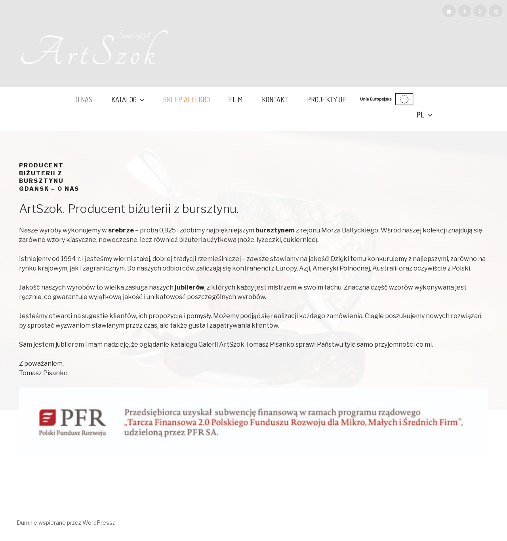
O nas (84, 99)
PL (420, 114)
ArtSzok (88, 53)
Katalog (124, 99)
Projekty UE (326, 99)
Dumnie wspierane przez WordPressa (66, 522)
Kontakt (275, 99)
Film (235, 99)
